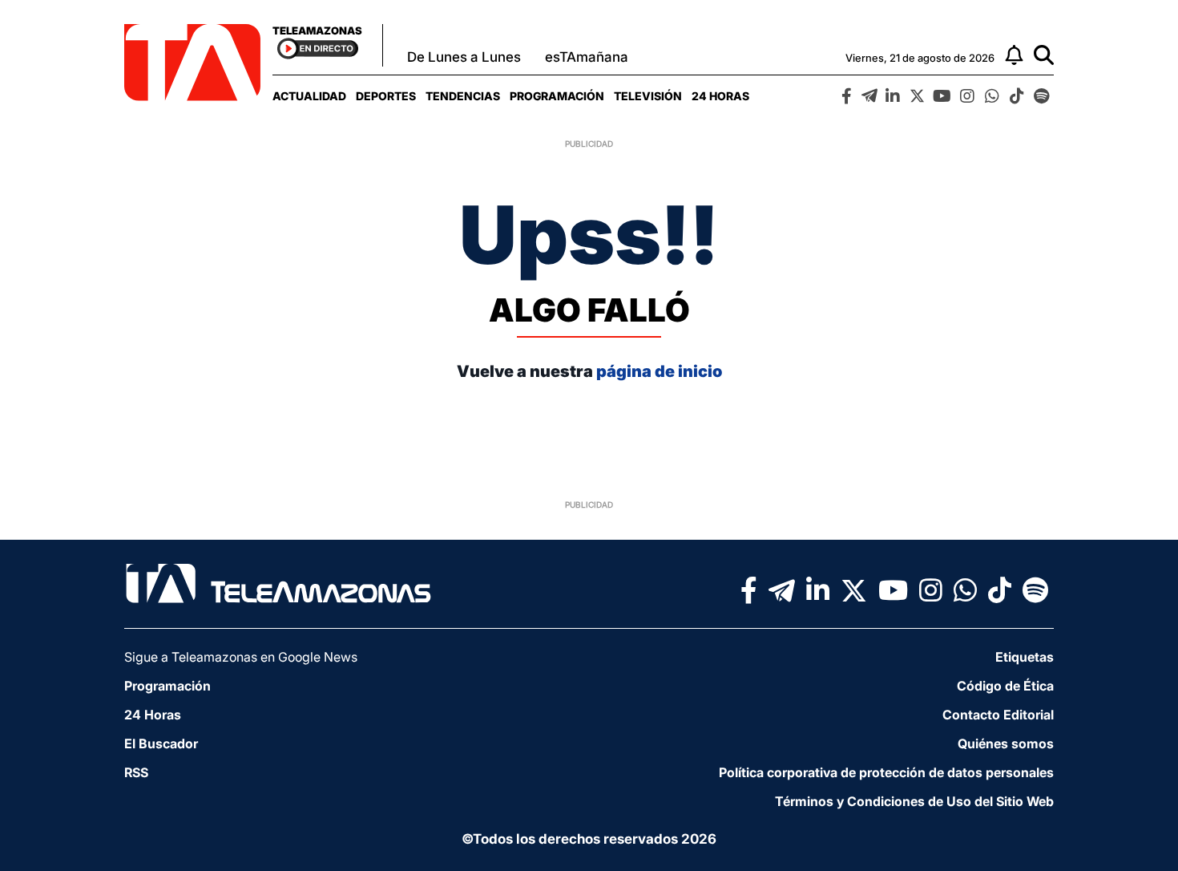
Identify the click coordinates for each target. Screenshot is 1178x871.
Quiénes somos (1006, 743)
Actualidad (309, 96)
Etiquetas (1024, 657)
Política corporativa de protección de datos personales (886, 772)
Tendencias (463, 96)
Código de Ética (1005, 686)
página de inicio (659, 371)
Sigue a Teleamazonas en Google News (240, 657)
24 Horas (720, 96)
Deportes (386, 96)
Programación (557, 96)
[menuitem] (309, 95)
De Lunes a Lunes (464, 57)
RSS (136, 772)
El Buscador (161, 743)
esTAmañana (586, 57)
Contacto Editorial (998, 715)
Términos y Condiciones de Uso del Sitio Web (914, 801)
